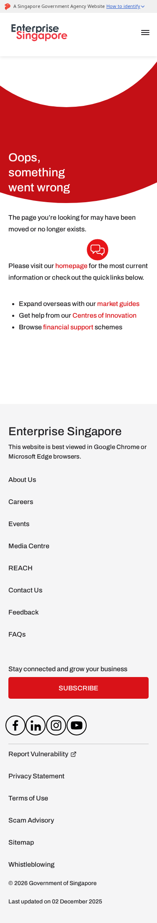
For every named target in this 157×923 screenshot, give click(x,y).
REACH (20, 568)
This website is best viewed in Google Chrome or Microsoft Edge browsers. (77, 452)
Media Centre (28, 545)
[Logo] (39, 34)
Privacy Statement (36, 776)
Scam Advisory (31, 820)
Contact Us (25, 590)
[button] (145, 33)
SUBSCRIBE (78, 688)
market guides (118, 303)
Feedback (23, 612)
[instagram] (56, 727)
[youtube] (76, 727)
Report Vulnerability (38, 753)
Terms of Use (28, 798)
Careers (20, 501)
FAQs (17, 634)
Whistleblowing (31, 864)
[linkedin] (36, 727)
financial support (69, 327)
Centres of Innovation (104, 315)
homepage (71, 265)
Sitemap (21, 842)
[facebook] (15, 727)
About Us (22, 479)
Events (18, 523)
